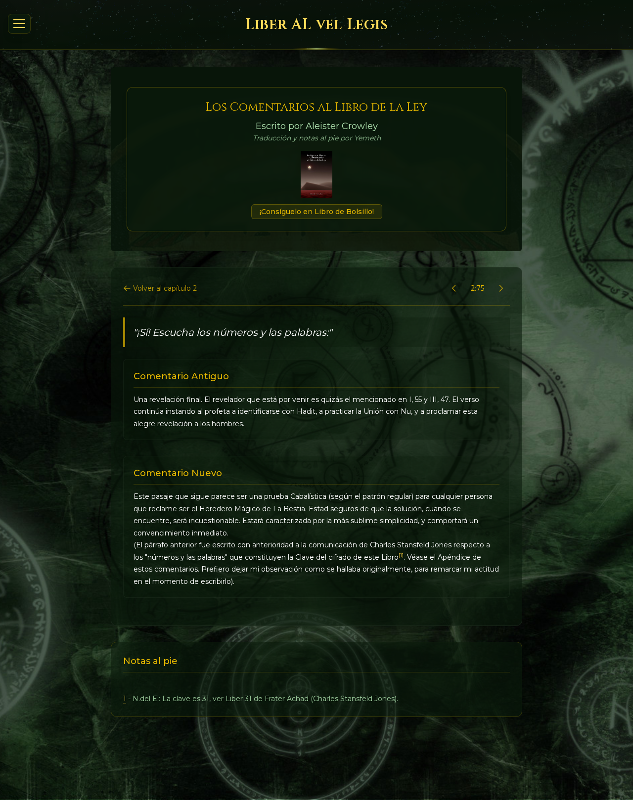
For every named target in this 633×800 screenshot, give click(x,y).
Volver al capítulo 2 (165, 288)
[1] (401, 555)
